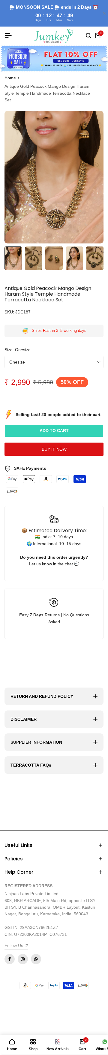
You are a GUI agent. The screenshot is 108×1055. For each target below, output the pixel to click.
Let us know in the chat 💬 (54, 563)
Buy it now (54, 449)
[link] (54, 58)
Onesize (17, 362)
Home (10, 77)
